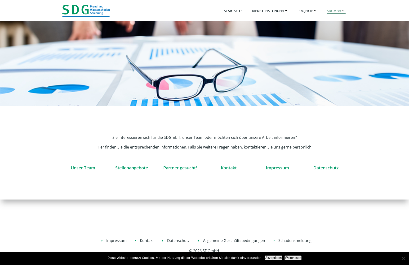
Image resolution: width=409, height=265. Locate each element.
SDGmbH (334, 11)
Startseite (233, 11)
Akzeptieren (273, 258)
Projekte (305, 11)
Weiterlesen (293, 258)
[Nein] (403, 258)
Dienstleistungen (268, 11)
